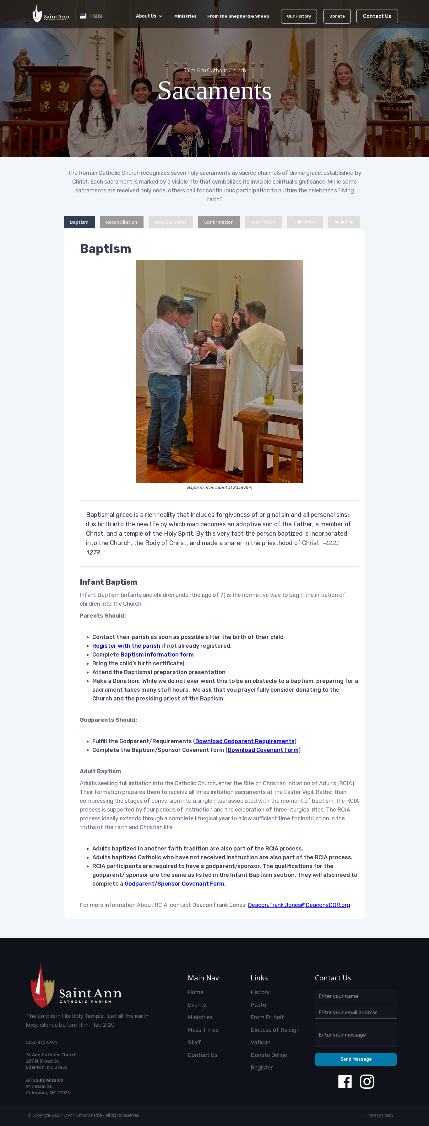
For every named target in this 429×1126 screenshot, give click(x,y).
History (260, 992)
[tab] (79, 222)
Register (262, 1067)
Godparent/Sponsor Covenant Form (174, 883)
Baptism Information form (157, 654)
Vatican (260, 1042)
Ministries (200, 1017)
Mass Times (203, 1030)
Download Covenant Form (263, 750)
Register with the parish (126, 645)
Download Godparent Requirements (244, 741)
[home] (50, 12)
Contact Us (377, 16)
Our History (299, 16)
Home (196, 992)
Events (197, 1005)
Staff (194, 1042)
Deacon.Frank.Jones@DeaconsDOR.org (299, 905)
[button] (91, 16)
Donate (337, 16)
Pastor (259, 1005)
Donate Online (269, 1055)
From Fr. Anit (267, 1017)
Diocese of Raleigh (275, 1030)
